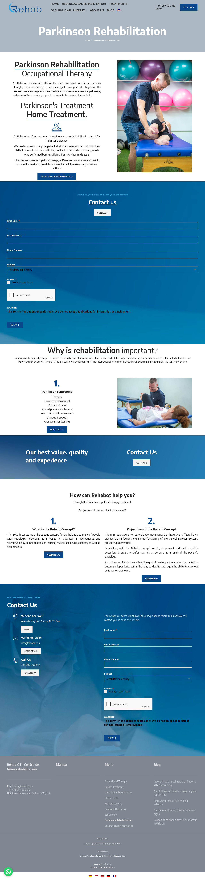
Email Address (15, 235)
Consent (12, 279)
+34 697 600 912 (21, 789)
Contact (87, 844)
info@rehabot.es (23, 786)
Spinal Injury (111, 814)
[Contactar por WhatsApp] (8, 871)
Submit (15, 324)
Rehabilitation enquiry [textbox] (20, 269)
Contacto (83, 856)
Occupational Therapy (116, 781)
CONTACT (188, 7)
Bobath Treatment (114, 787)
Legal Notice (95, 844)
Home (87, 40)
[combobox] (102, 270)
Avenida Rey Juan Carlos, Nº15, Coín (31, 793)
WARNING (12, 308)
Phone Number (14, 250)
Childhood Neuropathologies (119, 825)
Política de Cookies (118, 856)
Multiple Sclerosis (113, 803)
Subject (11, 264)
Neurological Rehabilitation (118, 792)
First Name (13, 221)
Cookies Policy (116, 844)
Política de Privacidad (103, 856)
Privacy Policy (26, 282)
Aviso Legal (91, 856)
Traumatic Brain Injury (115, 809)
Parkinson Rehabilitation (118, 820)
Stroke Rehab (111, 798)
